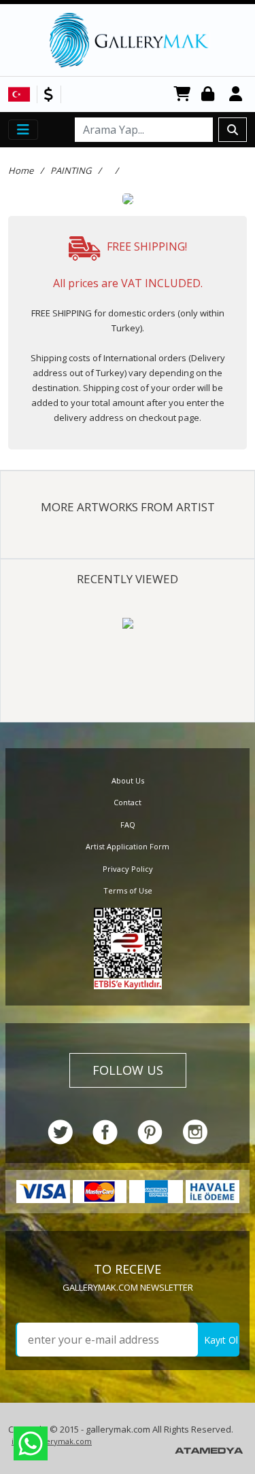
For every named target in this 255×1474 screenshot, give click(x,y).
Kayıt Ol (221, 1339)
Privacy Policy (128, 869)
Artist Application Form (127, 846)
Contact (127, 802)
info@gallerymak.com (52, 1441)
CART (182, 94)
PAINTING (70, 170)
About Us (128, 780)
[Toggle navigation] (23, 129)
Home (20, 170)
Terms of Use (127, 890)
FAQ (127, 824)
